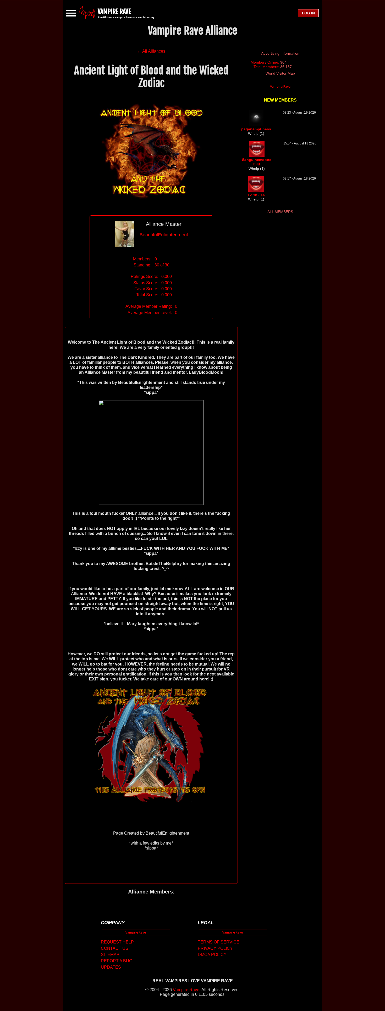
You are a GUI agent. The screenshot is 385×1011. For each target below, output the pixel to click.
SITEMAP (110, 954)
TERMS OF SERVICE (218, 942)
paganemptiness (256, 129)
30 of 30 (162, 265)
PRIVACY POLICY (215, 948)
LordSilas (256, 195)
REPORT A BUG (116, 961)
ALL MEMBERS (280, 212)
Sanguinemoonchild (256, 162)
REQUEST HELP (117, 942)
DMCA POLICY (212, 954)
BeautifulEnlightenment (164, 234)
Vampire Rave (186, 989)
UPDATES (111, 967)
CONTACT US (114, 948)
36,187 (286, 67)
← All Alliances (151, 51)
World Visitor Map (280, 73)
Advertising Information (280, 53)
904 (283, 62)
